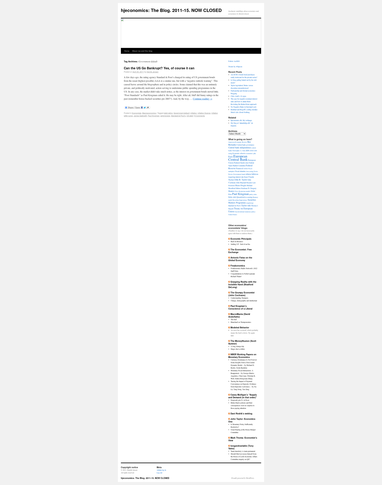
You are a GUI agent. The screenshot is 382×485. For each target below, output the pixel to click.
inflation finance (204, 113)
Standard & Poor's (178, 115)
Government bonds (239, 174)
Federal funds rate (241, 162)
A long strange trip (237, 346)
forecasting (249, 171)
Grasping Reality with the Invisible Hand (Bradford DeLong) (242, 284)
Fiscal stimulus (240, 171)
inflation (193, 113)
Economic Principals (241, 238)
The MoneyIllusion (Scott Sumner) (242, 342)
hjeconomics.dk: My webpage (241, 120)
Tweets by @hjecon (235, 66)
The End (234, 319)
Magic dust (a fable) (238, 349)
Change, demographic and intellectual (244, 300)
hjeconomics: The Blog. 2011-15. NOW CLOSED (171, 10)
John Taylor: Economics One (241, 420)
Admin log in (161, 470)
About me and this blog (142, 50)
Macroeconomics (149, 113)
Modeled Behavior (240, 327)
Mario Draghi (240, 185)
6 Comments (199, 115)
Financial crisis (242, 168)
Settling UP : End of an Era (240, 244)
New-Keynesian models (242, 191)
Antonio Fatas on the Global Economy (240, 259)
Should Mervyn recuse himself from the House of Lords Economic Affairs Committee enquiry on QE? (244, 456)
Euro (230, 156)
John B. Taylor (240, 179)
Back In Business (237, 241)
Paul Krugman (154, 115)
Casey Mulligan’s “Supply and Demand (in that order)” (242, 396)
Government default (182, 113)
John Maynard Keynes (244, 182)
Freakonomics (238, 265)
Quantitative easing (244, 197)
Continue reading (202, 98)
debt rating (168, 113)
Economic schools (238, 153)
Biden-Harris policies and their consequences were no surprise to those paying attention (242, 405)
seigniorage (165, 115)
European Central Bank (238, 158)
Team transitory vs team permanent (243, 451)
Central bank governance (245, 145)
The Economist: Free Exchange (240, 251)
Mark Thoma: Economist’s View (242, 439)
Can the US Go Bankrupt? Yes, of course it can (159, 68)
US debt (190, 115)
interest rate (240, 177)
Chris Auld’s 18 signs (238, 96)
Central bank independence (239, 147)
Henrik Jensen (152, 72)
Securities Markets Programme (242, 201)
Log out (159, 472)
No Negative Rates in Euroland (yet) (243, 107)
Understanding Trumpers (239, 298)
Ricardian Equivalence (240, 200)
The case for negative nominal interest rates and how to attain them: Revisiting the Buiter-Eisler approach (244, 101)
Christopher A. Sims (238, 151)
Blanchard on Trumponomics (241, 322)
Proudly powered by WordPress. (242, 478)
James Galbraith (140, 115)
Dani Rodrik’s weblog (241, 413)
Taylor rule (246, 205)
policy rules (253, 194)
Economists (136, 113)
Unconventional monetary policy (245, 212)
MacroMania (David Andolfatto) (239, 315)
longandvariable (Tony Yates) (241, 447)
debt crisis (250, 150)
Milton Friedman (242, 188)
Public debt (232, 197)
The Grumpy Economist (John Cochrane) (241, 294)
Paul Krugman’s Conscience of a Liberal (240, 307)
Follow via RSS (234, 61)
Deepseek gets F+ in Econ (240, 400)
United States (232, 214)
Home (126, 50)
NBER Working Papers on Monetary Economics (242, 355)
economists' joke (250, 153)
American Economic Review (237, 142)
